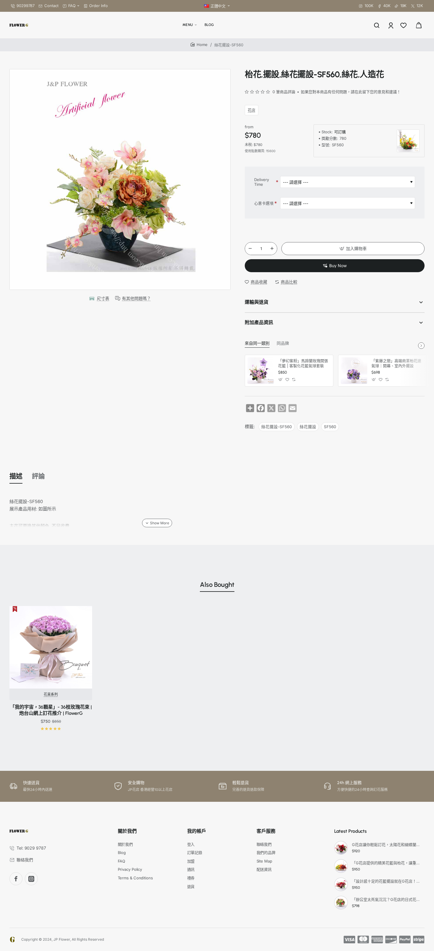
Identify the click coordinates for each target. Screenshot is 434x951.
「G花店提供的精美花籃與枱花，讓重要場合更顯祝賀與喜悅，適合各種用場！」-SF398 (387, 862)
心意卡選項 (263, 203)
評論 (38, 476)
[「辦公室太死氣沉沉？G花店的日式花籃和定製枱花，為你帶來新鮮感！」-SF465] (341, 902)
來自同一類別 (257, 343)
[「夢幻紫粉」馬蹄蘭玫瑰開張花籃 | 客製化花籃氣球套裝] (260, 370)
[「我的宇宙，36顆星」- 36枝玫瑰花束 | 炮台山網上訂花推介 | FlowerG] (50, 647)
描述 (15, 476)
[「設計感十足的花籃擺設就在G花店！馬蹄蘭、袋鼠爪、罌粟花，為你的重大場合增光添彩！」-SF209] (341, 884)
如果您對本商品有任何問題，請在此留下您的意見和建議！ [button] (351, 91)
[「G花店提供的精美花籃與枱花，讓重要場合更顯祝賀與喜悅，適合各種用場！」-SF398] (341, 866)
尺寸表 (103, 298)
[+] (272, 248)
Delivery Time (261, 182)
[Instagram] (31, 878)
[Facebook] (15, 878)
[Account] (391, 25)
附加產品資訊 (259, 322)
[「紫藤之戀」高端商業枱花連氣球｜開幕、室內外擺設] (354, 370)
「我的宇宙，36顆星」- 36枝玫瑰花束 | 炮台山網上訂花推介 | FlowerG (51, 710)
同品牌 (283, 343)
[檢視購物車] (419, 25)
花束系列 (51, 694)
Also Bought (217, 585)
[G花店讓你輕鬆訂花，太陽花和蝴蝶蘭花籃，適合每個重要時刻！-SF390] (341, 848)
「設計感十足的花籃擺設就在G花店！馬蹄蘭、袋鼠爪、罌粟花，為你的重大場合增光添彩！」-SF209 (387, 881)
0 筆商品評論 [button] (284, 91)
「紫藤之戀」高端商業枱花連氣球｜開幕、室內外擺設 (396, 363)
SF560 (330, 426)
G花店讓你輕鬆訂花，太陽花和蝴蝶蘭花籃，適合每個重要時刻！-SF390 (387, 844)
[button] (353, 248)
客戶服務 (266, 831)
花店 (251, 110)
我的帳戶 (196, 831)
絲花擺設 (308, 426)
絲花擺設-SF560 (276, 426)
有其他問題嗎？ (136, 298)
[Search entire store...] (377, 25)
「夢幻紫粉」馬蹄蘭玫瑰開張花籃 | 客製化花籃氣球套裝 (303, 363)
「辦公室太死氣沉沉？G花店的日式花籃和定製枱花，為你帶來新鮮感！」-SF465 (387, 899)
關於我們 (127, 831)
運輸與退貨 (256, 302)
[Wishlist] (404, 25)
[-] (250, 248)
